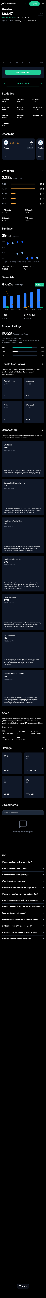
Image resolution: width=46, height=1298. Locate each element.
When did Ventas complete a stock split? (23, 932)
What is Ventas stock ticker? (23, 868)
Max (41, 63)
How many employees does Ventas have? (23, 919)
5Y (36, 63)
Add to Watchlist (23, 72)
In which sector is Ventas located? (23, 926)
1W (10, 63)
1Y (29, 63)
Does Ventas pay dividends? (23, 913)
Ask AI (24, 1286)
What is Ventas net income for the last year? (23, 907)
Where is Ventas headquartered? (23, 939)
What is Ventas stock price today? (23, 862)
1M (17, 63)
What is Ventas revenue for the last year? (23, 900)
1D (4, 63)
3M (23, 63)
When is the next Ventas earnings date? (23, 887)
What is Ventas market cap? (23, 881)
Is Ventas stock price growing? (23, 875)
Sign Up (34, 3)
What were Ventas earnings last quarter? (23, 894)
